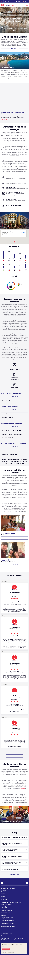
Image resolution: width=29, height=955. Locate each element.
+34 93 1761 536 (8, 1)
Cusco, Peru (4, 907)
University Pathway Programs (8, 926)
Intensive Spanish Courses (7, 917)
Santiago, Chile (4, 906)
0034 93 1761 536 (5, 939)
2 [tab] (14, 30)
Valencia (3, 893)
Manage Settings (14, 948)
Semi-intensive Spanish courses (8, 922)
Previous (2, 57)
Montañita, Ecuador (5, 909)
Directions (23, 232)
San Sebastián (4, 899)
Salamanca (4, 897)
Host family (5, 560)
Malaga (3, 896)
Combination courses (6, 919)
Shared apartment (8, 533)
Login (19, 1)
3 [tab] (15, 30)
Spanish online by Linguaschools (8, 925)
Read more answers (14, 874)
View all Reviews (14, 756)
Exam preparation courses (7, 923)
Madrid (2, 894)
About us (14, 883)
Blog (19, 883)
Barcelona (3, 890)
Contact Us (2, 1)
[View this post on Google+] (14, 581)
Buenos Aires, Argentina (6, 904)
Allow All (6, 948)
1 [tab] (13, 30)
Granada (22, 788)
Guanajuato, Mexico (6, 912)
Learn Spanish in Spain (8, 888)
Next (27, 57)
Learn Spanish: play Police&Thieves (12, 112)
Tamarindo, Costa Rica (6, 910)
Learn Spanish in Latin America (11, 902)
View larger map (4, 235)
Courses (3, 915)
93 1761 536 (18, 936)
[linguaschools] (7, 4)
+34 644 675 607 (5, 1)
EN (25, 1)
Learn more (4, 119)
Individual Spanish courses (7, 920)
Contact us (5, 936)
